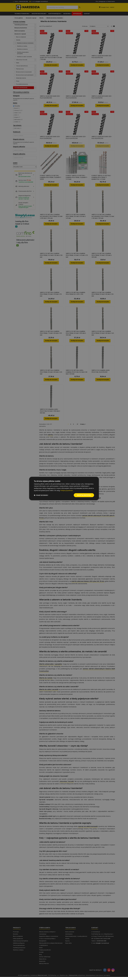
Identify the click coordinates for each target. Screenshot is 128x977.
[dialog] (64, 488)
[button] (41, 495)
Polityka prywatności (66, 490)
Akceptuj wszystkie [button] (84, 495)
